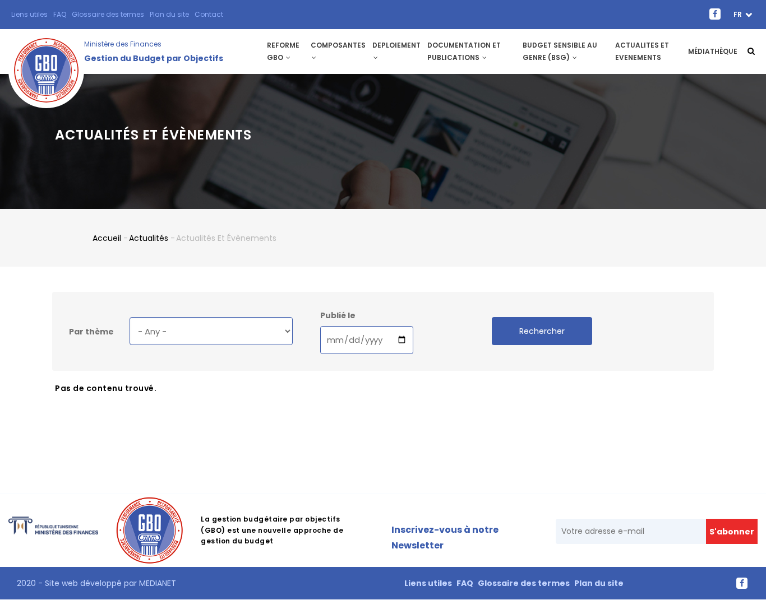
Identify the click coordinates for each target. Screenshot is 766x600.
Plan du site (169, 14)
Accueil (107, 238)
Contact (209, 14)
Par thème (91, 331)
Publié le (338, 315)
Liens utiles (29, 14)
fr (738, 14)
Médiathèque (712, 51)
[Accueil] (46, 51)
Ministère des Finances (122, 44)
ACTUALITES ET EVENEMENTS (642, 51)
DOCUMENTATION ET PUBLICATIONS (464, 51)
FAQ (59, 14)
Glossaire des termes (108, 14)
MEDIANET (156, 583)
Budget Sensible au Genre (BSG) (560, 51)
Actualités (148, 238)
